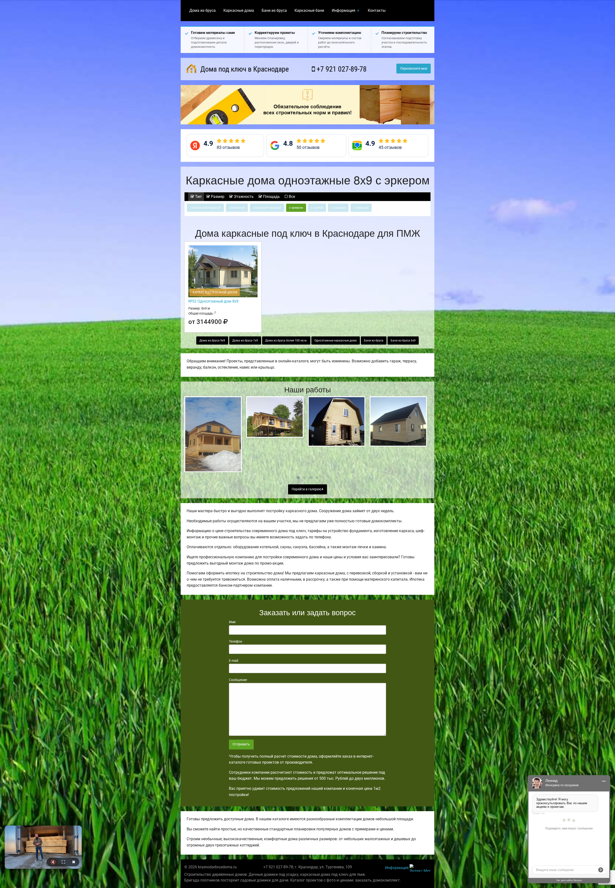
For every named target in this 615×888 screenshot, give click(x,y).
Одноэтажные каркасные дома (335, 340)
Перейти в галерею (307, 489)
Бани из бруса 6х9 (403, 340)
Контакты (377, 10)
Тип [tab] (198, 196)
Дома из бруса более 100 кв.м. (286, 340)
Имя (232, 622)
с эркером (296, 207)
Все (291, 196)
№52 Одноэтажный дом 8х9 (213, 301)
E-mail (233, 661)
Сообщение (238, 680)
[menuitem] (202, 10)
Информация (343, 10)
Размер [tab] (217, 196)
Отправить (241, 744)
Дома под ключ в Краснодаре (244, 69)
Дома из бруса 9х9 (212, 340)
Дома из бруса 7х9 (245, 340)
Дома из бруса (202, 10)
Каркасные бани (309, 10)
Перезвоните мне (413, 69)
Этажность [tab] (243, 196)
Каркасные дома (238, 10)
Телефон (235, 641)
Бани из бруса (274, 10)
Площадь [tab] (271, 196)
